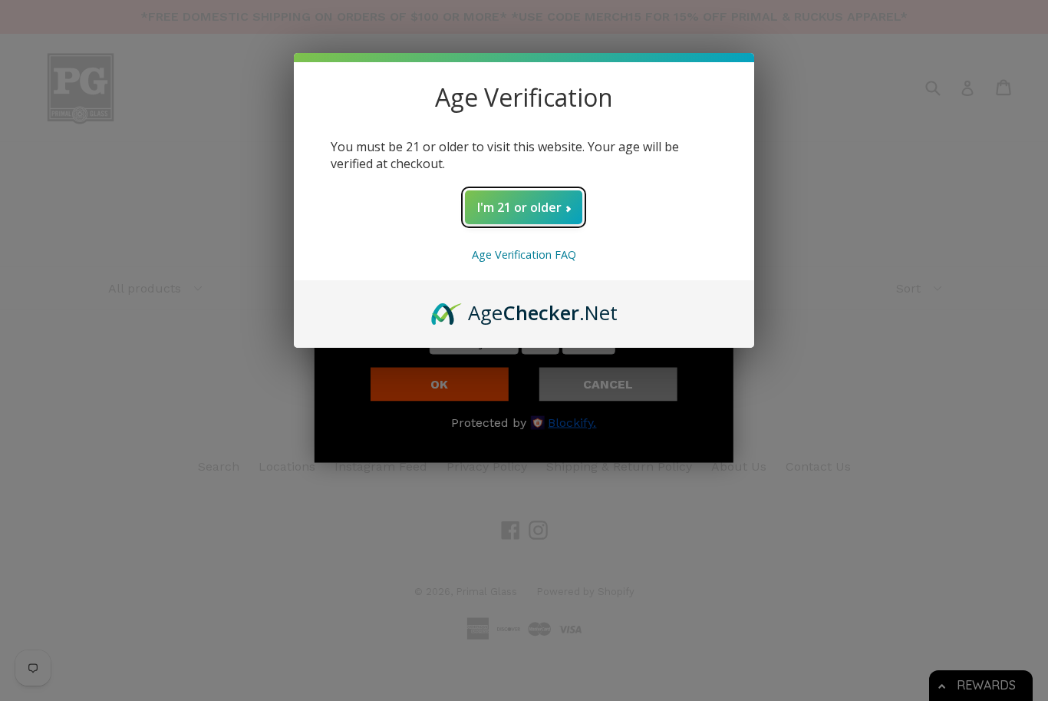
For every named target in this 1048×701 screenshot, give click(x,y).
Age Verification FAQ (524, 254)
